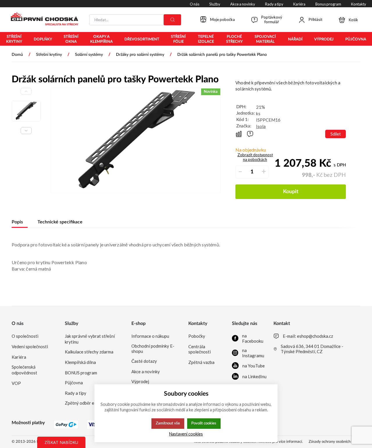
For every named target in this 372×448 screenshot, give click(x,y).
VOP (16, 383)
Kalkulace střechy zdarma (89, 351)
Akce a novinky (145, 371)
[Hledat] (172, 19)
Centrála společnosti (199, 349)
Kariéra (19, 357)
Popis (17, 222)
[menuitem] (14, 39)
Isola (261, 126)
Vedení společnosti (30, 346)
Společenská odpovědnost (24, 369)
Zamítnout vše (168, 423)
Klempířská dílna (80, 362)
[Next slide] (26, 130)
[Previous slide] (26, 91)
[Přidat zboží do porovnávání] (239, 134)
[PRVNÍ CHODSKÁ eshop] (42, 19)
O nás (18, 323)
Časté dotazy (144, 361)
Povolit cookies (203, 423)
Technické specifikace (60, 222)
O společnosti (25, 336)
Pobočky (196, 336)
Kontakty (197, 323)
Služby (71, 323)
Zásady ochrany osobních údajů (334, 442)
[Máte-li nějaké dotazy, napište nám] (250, 134)
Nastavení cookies (186, 433)
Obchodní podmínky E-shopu (152, 348)
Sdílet (335, 133)
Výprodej (140, 381)
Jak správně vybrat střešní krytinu (90, 338)
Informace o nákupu (150, 336)
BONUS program (81, 372)
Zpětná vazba (201, 362)
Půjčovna (74, 382)
